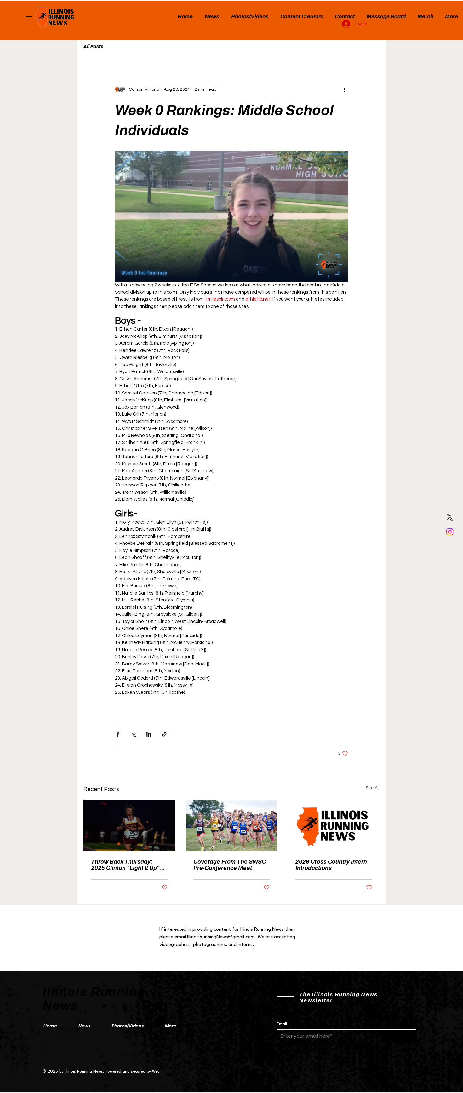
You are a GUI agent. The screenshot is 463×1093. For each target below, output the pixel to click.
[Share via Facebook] (118, 734)
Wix (155, 1071)
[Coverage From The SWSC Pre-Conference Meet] (231, 825)
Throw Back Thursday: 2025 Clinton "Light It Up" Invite (125, 865)
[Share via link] (164, 734)
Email (282, 1024)
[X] (449, 517)
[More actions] (344, 89)
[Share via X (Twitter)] (133, 734)
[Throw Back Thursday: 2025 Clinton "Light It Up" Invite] (129, 825)
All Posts (93, 46)
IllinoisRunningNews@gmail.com (221, 937)
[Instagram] (449, 532)
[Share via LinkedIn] (149, 734)
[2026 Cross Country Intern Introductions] (334, 825)
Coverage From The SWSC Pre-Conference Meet (229, 865)
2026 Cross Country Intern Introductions (331, 865)
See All (373, 788)
